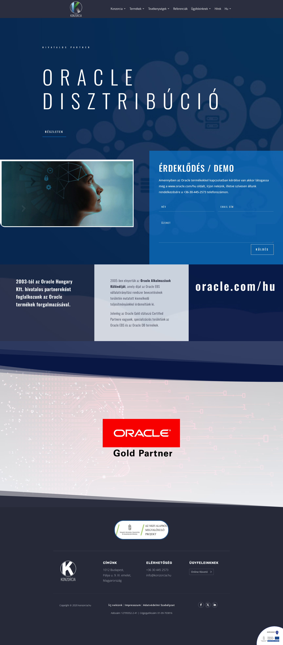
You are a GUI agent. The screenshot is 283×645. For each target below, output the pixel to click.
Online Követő (199, 571)
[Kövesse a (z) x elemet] (208, 605)
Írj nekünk (115, 605)
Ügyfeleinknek (199, 8)
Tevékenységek (157, 8)
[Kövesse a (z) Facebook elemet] (201, 605)
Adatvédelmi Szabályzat (159, 605)
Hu (226, 8)
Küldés (262, 249)
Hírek (218, 8)
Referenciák (180, 8)
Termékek (135, 8)
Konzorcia (117, 8)
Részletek (54, 132)
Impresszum (133, 605)
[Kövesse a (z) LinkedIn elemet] (214, 605)
